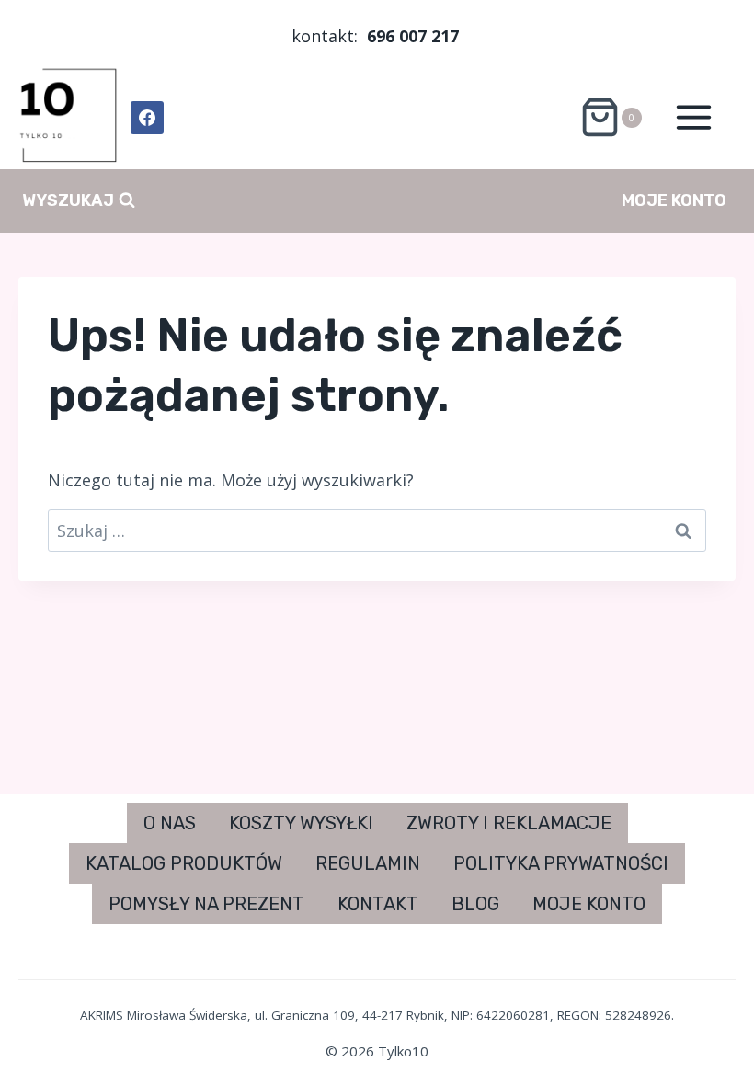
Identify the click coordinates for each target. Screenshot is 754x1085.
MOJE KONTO (674, 200)
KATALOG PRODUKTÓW (184, 863)
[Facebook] (147, 117)
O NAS (169, 823)
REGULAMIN (367, 863)
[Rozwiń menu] (693, 117)
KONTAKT (377, 904)
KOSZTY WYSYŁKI (301, 823)
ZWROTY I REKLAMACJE (508, 823)
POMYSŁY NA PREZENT (206, 904)
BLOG (475, 904)
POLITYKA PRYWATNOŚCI (560, 863)
